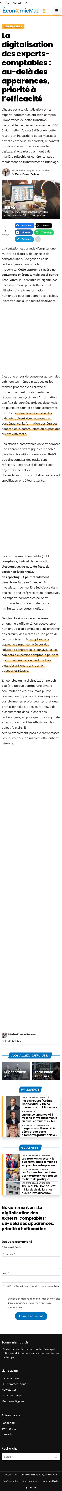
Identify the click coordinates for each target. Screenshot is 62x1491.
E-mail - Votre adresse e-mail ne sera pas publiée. (31, 1286)
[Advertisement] (31, 339)
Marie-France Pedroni (22, 1034)
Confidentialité (10, 1481)
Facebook (8, 1422)
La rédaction (10, 1378)
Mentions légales (13, 1401)
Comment (8, 1254)
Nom (5, 1273)
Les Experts (13, 26)
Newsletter (9, 1389)
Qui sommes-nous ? (15, 1384)
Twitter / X (9, 1428)
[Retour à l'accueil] (24, 10)
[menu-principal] (56, 10)
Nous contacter (12, 1395)
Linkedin (7, 1434)
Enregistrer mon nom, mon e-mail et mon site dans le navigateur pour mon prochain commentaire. (33, 1302)
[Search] (56, 1456)
